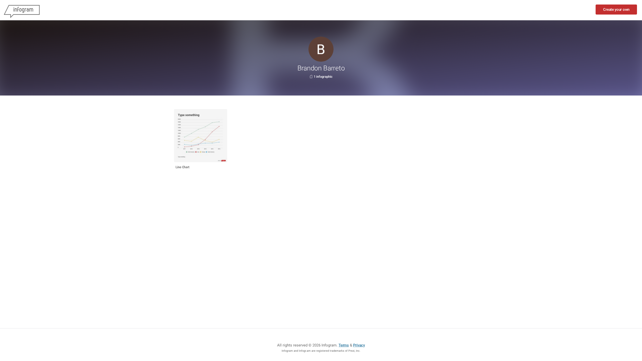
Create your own (616, 9)
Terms (344, 345)
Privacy (359, 345)
